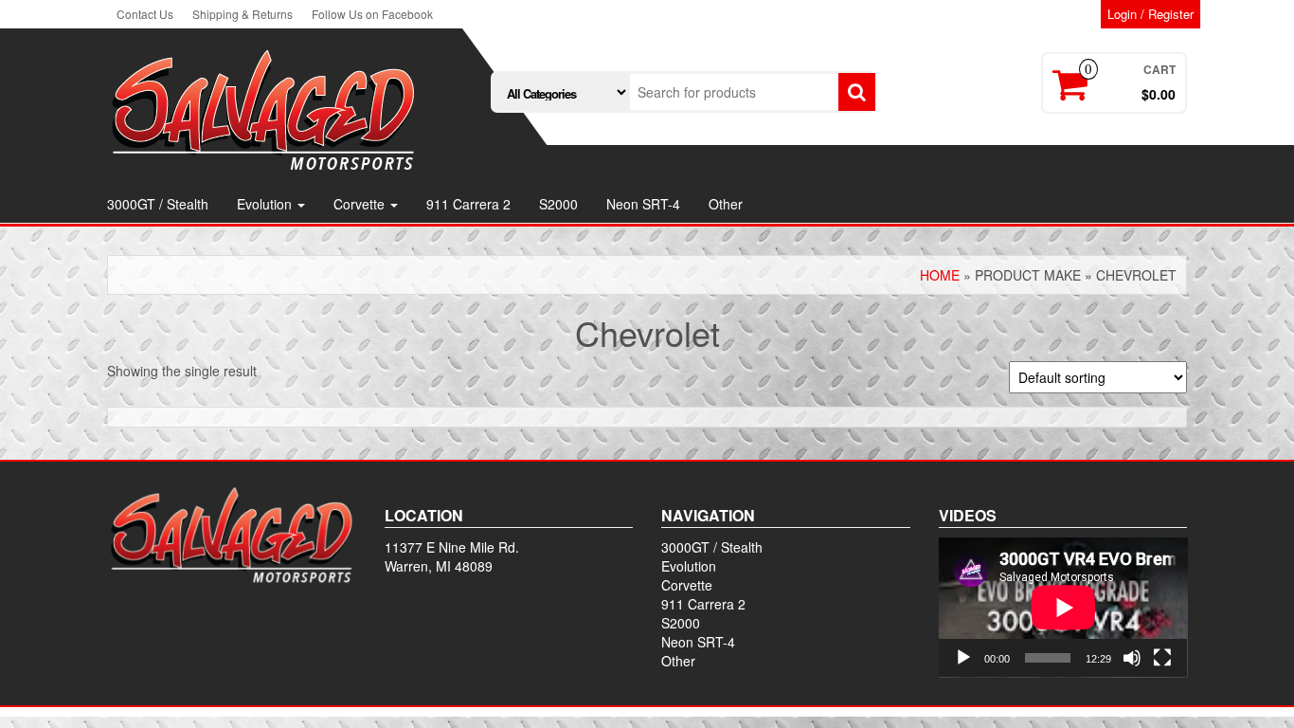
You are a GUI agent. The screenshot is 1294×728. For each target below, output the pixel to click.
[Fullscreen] (1162, 657)
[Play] (963, 657)
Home (940, 274)
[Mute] (1132, 657)
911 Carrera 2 (468, 203)
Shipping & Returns (242, 14)
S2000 (558, 203)
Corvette (360, 203)
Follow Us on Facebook (372, 14)
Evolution (266, 203)
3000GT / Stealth (157, 203)
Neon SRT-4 (643, 203)
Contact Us (145, 14)
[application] (1063, 607)
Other (726, 203)
